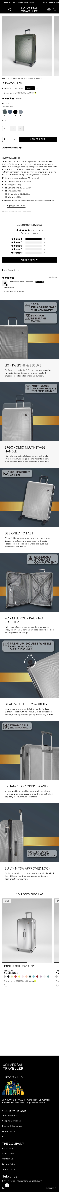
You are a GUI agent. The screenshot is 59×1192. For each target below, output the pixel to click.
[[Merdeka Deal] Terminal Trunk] (27, 930)
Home (4, 78)
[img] (8, 277)
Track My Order (9, 1115)
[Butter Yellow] (19, 976)
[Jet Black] (8, 976)
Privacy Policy (8, 1164)
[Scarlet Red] (37, 976)
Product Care (8, 1131)
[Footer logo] (13, 1067)
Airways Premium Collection (21, 78)
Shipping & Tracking (11, 1120)
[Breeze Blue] (34, 976)
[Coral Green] (48, 976)
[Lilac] (41, 976)
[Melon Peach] (26, 976)
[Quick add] (5, 985)
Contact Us (7, 1158)
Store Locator (8, 1153)
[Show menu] (4, 9)
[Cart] (55, 9)
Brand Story (7, 1148)
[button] (8, 98)
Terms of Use (8, 1169)
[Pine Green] (30, 976)
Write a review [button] (29, 260)
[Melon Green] (12, 976)
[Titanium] (5, 976)
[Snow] (44, 976)
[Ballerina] (23, 976)
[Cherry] (15, 976)
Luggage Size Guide (16, 205)
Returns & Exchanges (12, 1126)
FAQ (4, 1136)
